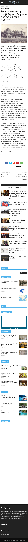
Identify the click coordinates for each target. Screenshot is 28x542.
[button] (26, 2)
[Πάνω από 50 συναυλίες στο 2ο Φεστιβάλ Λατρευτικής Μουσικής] (23, 337)
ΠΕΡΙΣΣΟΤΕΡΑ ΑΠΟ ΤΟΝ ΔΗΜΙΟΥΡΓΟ (11, 187)
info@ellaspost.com (5, 534)
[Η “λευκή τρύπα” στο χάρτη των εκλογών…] (23, 290)
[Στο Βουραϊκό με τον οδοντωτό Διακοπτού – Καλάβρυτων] (23, 405)
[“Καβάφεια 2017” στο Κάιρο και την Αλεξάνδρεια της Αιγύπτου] (5, 250)
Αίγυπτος (6, 8)
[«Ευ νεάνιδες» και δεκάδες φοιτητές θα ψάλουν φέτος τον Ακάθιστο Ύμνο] (23, 345)
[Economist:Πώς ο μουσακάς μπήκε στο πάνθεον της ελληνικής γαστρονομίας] (23, 367)
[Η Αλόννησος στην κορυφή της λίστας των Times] (23, 412)
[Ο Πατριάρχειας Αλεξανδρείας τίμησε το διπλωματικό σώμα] (5, 243)
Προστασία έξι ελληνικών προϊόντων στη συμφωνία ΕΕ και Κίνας (9, 383)
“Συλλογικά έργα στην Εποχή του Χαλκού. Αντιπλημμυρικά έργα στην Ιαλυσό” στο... (9, 352)
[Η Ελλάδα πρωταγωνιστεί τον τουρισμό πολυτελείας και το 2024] (23, 398)
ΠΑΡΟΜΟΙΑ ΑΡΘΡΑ (6, 185)
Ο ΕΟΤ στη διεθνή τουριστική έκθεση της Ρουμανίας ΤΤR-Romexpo (21, 177)
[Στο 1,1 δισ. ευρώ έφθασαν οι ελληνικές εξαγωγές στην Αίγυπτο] (5, 204)
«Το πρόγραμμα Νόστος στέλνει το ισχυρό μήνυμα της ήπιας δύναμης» (18, 228)
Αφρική (2, 8)
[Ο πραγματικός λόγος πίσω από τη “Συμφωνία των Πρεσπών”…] (23, 298)
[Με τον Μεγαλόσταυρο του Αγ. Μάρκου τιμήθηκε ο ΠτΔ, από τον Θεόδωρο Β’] (5, 220)
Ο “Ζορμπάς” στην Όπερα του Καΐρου (5, 175)
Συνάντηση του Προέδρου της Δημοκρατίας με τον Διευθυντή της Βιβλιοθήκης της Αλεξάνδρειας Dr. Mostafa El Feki (18, 195)
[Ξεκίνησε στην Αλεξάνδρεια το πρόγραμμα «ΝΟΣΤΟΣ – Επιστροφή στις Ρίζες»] (5, 235)
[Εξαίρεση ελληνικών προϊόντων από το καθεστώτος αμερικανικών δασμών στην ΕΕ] (23, 375)
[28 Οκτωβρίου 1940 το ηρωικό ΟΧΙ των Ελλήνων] (23, 283)
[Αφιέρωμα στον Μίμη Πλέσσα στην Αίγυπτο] (5, 258)
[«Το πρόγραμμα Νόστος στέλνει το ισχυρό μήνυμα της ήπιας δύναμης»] (5, 228)
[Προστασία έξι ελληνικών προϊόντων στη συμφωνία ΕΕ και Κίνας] (23, 383)
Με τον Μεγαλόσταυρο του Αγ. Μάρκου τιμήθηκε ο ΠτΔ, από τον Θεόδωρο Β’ (17, 220)
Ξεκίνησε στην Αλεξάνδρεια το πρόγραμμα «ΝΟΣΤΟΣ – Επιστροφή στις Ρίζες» (17, 235)
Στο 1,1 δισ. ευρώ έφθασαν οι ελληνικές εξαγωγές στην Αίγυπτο (18, 204)
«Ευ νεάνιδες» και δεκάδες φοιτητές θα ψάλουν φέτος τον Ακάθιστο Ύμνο (9, 344)
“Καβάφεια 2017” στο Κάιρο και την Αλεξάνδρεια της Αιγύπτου (17, 250)
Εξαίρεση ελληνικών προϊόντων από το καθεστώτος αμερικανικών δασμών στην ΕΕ (9, 375)
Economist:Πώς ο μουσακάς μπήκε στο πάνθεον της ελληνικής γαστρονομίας (9, 367)
